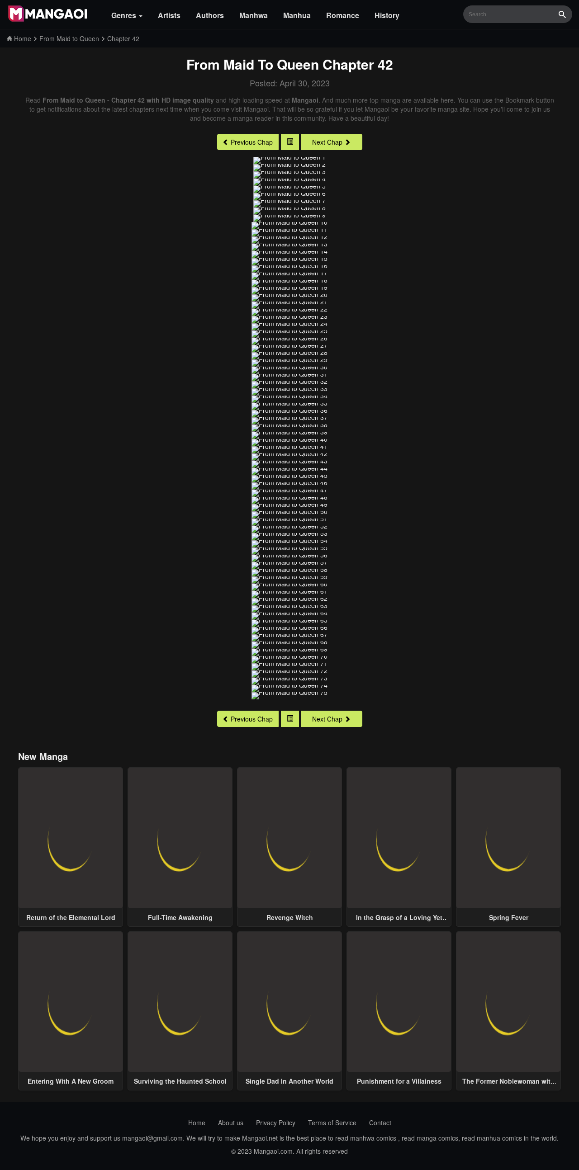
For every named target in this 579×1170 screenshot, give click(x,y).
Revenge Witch (289, 917)
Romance (342, 15)
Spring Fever (508, 917)
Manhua (297, 15)
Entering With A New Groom (71, 1080)
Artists (169, 15)
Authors (210, 15)
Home (196, 1122)
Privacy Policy (275, 1122)
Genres (124, 15)
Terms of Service (332, 1122)
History (387, 15)
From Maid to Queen (252, 64)
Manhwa (253, 15)
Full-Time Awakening (180, 917)
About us (230, 1122)
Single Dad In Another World (289, 1080)
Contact (380, 1122)
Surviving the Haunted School (180, 1080)
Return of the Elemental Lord (70, 917)
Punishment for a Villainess (399, 1080)
